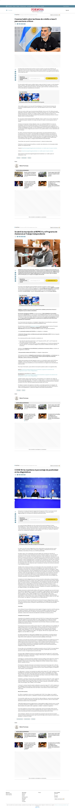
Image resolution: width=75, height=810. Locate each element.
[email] (23, 24)
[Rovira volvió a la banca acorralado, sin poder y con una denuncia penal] (19, 174)
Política (38, 6)
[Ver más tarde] (15, 24)
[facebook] (19, 24)
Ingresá (67, 10)
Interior (17, 6)
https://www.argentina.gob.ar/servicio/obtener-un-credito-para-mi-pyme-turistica (39, 148)
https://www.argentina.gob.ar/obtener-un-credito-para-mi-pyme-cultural (37, 151)
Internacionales (23, 6)
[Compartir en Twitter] (21, 24)
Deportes (10, 6)
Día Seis (14, 6)
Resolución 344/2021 (35, 326)
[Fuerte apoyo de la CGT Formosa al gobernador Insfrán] (42, 174)
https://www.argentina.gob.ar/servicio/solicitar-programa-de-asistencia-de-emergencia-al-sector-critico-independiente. (36, 370)
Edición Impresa (66, 6)
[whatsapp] (17, 24)
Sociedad (42, 6)
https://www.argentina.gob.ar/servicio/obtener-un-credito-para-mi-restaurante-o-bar (36, 154)
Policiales (34, 6)
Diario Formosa (23, 166)
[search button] (7, 6)
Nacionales (29, 6)
